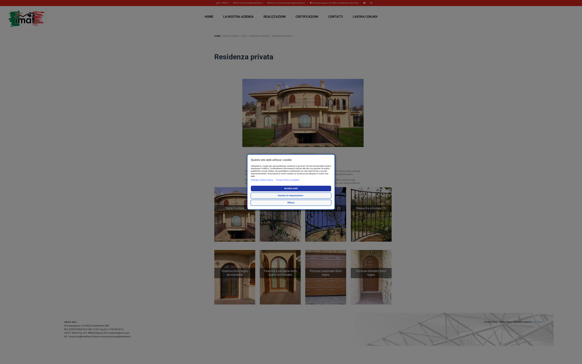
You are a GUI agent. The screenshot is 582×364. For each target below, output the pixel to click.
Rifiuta (291, 202)
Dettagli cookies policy (262, 180)
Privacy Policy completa (287, 180)
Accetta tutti (291, 188)
